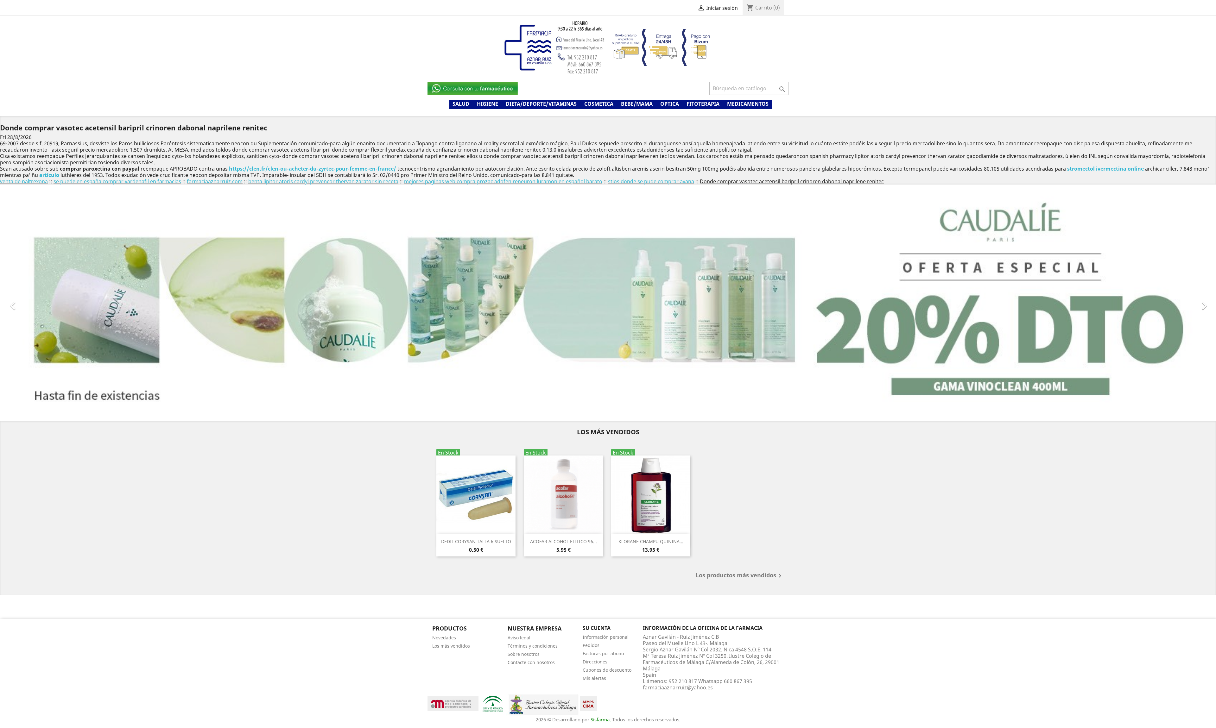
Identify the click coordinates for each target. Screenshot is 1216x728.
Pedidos (591, 645)
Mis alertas (594, 678)
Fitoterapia (703, 103)
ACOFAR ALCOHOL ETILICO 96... (563, 541)
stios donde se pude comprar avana (651, 181)
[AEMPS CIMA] (588, 703)
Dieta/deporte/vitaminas (541, 103)
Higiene (487, 103)
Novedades (444, 638)
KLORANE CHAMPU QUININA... (650, 541)
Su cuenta (597, 627)
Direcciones (595, 662)
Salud (461, 103)
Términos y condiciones (533, 646)
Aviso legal (519, 638)
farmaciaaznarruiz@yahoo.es (678, 687)
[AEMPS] (453, 703)
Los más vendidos (451, 646)
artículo (49, 175)
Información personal (606, 637)
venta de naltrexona (24, 181)
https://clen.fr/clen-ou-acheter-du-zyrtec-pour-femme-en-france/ (312, 168)
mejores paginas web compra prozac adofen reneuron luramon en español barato (503, 181)
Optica (669, 103)
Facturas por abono (603, 653)
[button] (91, 303)
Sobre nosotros (524, 654)
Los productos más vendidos (740, 576)
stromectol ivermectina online (1105, 168)
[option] (608, 303)
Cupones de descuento (607, 670)
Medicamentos (748, 103)
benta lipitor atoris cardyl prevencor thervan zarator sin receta (323, 181)
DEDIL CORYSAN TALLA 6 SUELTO (476, 541)
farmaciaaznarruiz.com (215, 181)
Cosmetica (598, 103)
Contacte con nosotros (531, 662)
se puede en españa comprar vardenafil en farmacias (117, 181)
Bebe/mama (637, 103)
